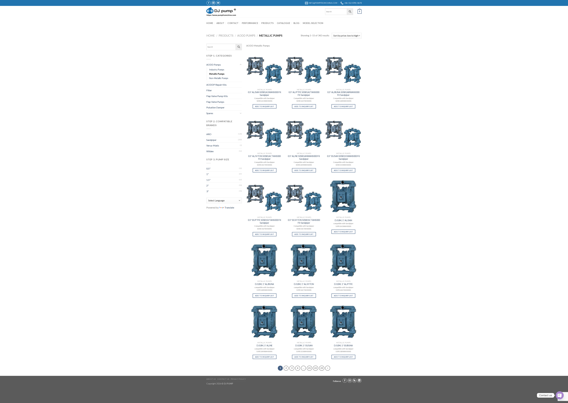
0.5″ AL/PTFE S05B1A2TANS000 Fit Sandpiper (304, 93)
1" (207, 174)
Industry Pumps (216, 69)
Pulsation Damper (215, 107)
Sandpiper (211, 139)
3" (207, 191)
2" (207, 185)
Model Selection (313, 23)
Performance (250, 23)
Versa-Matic (212, 145)
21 (309, 368)
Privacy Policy (238, 379)
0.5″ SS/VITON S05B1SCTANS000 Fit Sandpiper (304, 221)
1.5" (208, 179)
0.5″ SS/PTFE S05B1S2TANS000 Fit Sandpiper (264, 221)
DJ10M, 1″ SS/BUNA (343, 345)
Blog (296, 23)
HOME (209, 23)
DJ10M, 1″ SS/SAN (304, 345)
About (220, 23)
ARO (208, 134)
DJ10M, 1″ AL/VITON (304, 284)
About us (211, 379)
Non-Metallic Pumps (218, 78)
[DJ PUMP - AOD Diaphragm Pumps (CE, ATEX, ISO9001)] (221, 11)
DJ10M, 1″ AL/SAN (343, 220)
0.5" (208, 168)
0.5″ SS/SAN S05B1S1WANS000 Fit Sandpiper (343, 157)
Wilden (210, 151)
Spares (209, 113)
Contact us (223, 379)
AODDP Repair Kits (216, 84)
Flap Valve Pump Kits (217, 96)
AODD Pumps (246, 35)
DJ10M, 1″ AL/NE (264, 345)
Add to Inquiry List (264, 106)
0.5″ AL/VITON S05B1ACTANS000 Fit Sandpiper (264, 157)
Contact (232, 23)
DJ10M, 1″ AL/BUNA (264, 284)
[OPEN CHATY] (560, 395)
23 (321, 368)
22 (315, 368)
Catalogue (283, 23)
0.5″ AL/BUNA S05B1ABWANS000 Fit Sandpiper (343, 93)
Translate (229, 207)
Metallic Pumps (216, 74)
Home (210, 35)
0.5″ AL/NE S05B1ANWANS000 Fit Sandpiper (304, 157)
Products (267, 23)
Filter (209, 90)
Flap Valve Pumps (215, 101)
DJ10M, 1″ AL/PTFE (343, 284)
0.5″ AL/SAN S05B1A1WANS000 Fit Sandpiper (264, 93)
